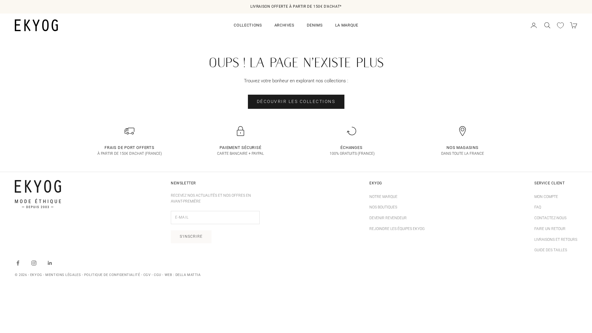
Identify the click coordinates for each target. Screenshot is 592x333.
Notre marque (383, 197)
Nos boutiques (383, 207)
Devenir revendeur (388, 218)
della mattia (188, 275)
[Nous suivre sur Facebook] (18, 263)
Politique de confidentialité (112, 275)
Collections (248, 25)
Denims (315, 25)
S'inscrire (191, 236)
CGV (147, 275)
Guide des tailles (550, 250)
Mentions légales (63, 275)
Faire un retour (549, 229)
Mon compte (546, 197)
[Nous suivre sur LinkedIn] (50, 263)
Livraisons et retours (555, 239)
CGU (157, 275)
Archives (284, 25)
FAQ (537, 207)
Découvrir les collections (296, 101)
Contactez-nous (550, 218)
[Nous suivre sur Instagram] (34, 263)
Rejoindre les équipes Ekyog (397, 229)
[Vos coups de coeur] (560, 25)
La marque (346, 25)
